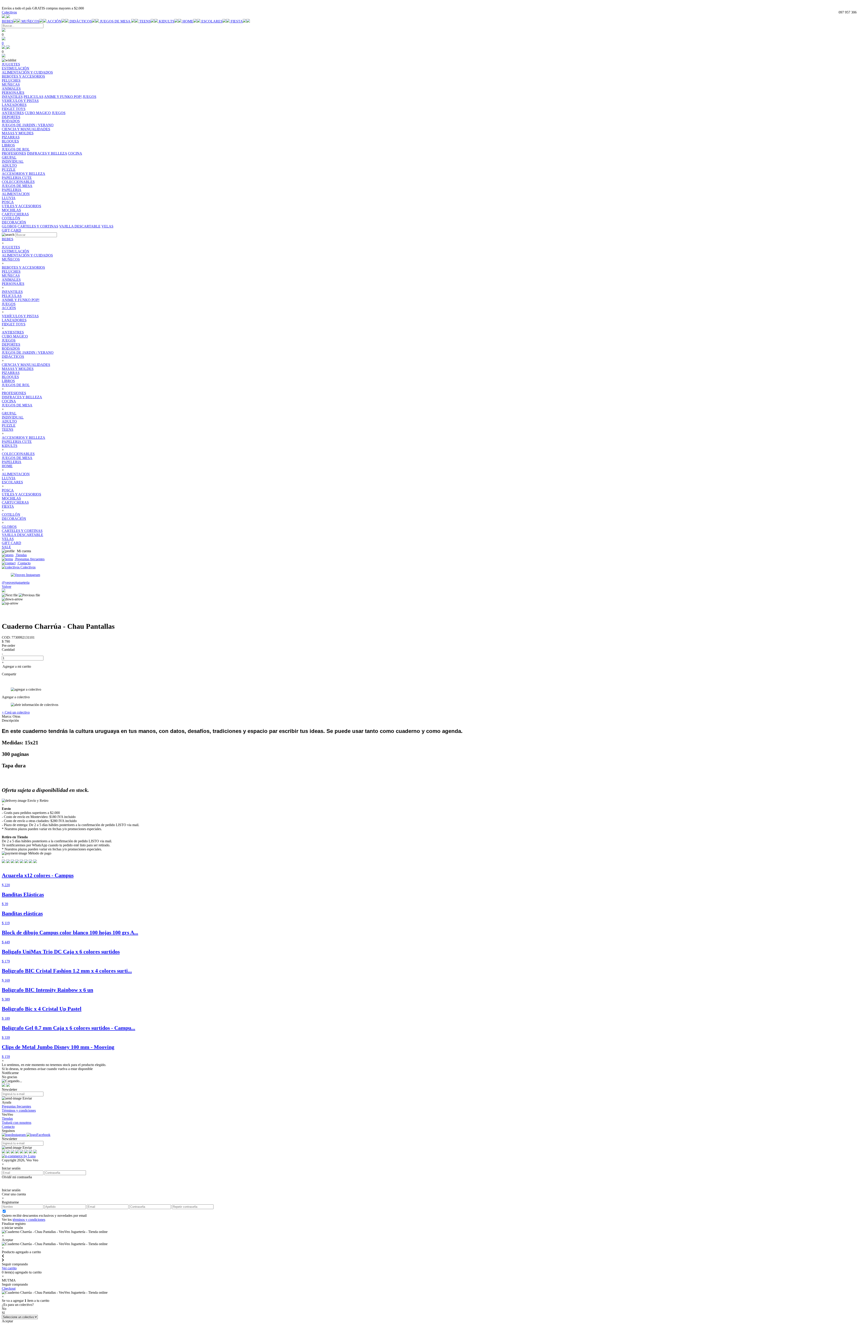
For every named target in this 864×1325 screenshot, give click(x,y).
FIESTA (237, 21)
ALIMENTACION (16, 474)
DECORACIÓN (14, 519)
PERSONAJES (13, 284)
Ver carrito (9, 1268)
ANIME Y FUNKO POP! (63, 97)
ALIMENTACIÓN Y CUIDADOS (27, 255)
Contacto (24, 563)
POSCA (8, 490)
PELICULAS (33, 97)
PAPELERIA (11, 462)
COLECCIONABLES (18, 454)
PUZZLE (9, 425)
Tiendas (21, 555)
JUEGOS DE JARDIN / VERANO (28, 352)
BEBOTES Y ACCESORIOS (23, 267)
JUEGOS (89, 97)
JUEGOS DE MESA (115, 21)
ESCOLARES (212, 21)
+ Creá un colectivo (16, 712)
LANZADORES (14, 320)
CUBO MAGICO (38, 113)
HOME (187, 21)
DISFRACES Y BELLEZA (47, 153)
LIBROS (8, 381)
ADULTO (9, 421)
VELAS (107, 226)
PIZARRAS (11, 373)
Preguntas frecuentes (29, 559)
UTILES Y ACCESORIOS (21, 494)
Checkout (9, 1288)
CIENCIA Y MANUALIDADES (26, 365)
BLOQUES (10, 377)
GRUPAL (9, 413)
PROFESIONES (14, 153)
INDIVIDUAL (13, 417)
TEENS (145, 21)
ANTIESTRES (13, 113)
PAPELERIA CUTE (17, 442)
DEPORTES (11, 344)
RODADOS (11, 348)
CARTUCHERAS (15, 502)
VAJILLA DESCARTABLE (80, 226)
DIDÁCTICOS (81, 21)
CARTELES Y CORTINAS (38, 226)
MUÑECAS (11, 275)
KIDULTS (166, 21)
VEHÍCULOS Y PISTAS (20, 316)
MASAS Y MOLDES (18, 369)
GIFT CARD (11, 543)
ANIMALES (11, 280)
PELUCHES (11, 271)
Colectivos (9, 12)
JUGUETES (11, 247)
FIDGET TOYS (13, 324)
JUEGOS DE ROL (16, 385)
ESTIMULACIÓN (15, 251)
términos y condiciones (29, 1219)
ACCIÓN (54, 21)
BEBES (7, 21)
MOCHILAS (11, 498)
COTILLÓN (11, 514)
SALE (6, 547)
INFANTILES (12, 97)
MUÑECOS (30, 21)
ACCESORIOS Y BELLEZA (23, 437)
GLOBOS (9, 226)
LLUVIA (9, 478)
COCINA (75, 153)
